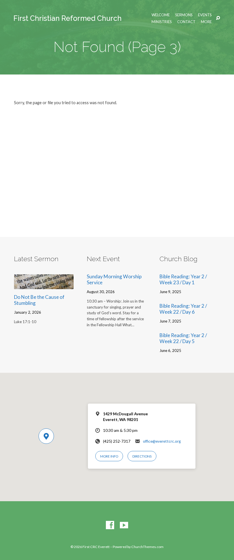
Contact (186, 22)
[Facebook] (110, 525)
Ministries (162, 22)
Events (205, 15)
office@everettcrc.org (162, 441)
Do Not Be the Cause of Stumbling (39, 300)
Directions (142, 456)
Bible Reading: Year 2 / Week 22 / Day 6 (183, 309)
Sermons (184, 15)
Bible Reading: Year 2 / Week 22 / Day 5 (183, 338)
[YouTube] (124, 525)
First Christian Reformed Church (67, 18)
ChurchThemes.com (147, 547)
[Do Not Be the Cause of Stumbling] (44, 285)
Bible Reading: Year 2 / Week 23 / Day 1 (183, 279)
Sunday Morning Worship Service (114, 279)
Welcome (161, 15)
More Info (109, 456)
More (206, 22)
